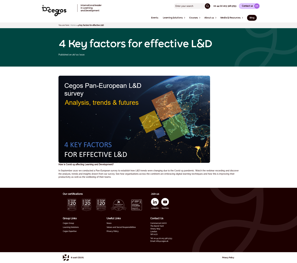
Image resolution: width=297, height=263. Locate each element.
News (109, 223)
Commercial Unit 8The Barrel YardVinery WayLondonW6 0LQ (158, 228)
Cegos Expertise (70, 231)
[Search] (207, 6)
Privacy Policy (113, 231)
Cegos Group (68, 223)
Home (73, 25)
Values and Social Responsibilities (121, 227)
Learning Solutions (71, 227)
